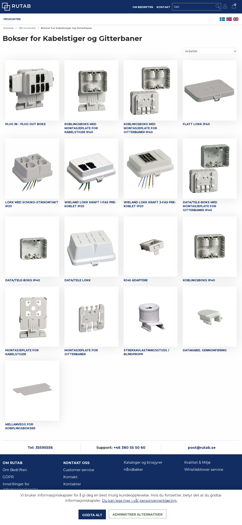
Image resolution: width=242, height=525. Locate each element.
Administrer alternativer (137, 514)
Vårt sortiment (27, 28)
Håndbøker (133, 469)
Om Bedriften (15, 470)
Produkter (12, 19)
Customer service (78, 470)
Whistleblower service (203, 469)
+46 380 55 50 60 (129, 447)
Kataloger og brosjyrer (143, 462)
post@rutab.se (202, 447)
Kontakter (72, 484)
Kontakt (70, 477)
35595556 (44, 447)
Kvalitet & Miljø (197, 462)
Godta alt (92, 514)
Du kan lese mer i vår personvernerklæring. (139, 500)
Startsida (8, 28)
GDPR (8, 477)
